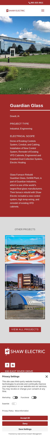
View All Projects (25, 329)
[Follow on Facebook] (7, 365)
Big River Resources (25, 277)
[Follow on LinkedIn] (13, 365)
